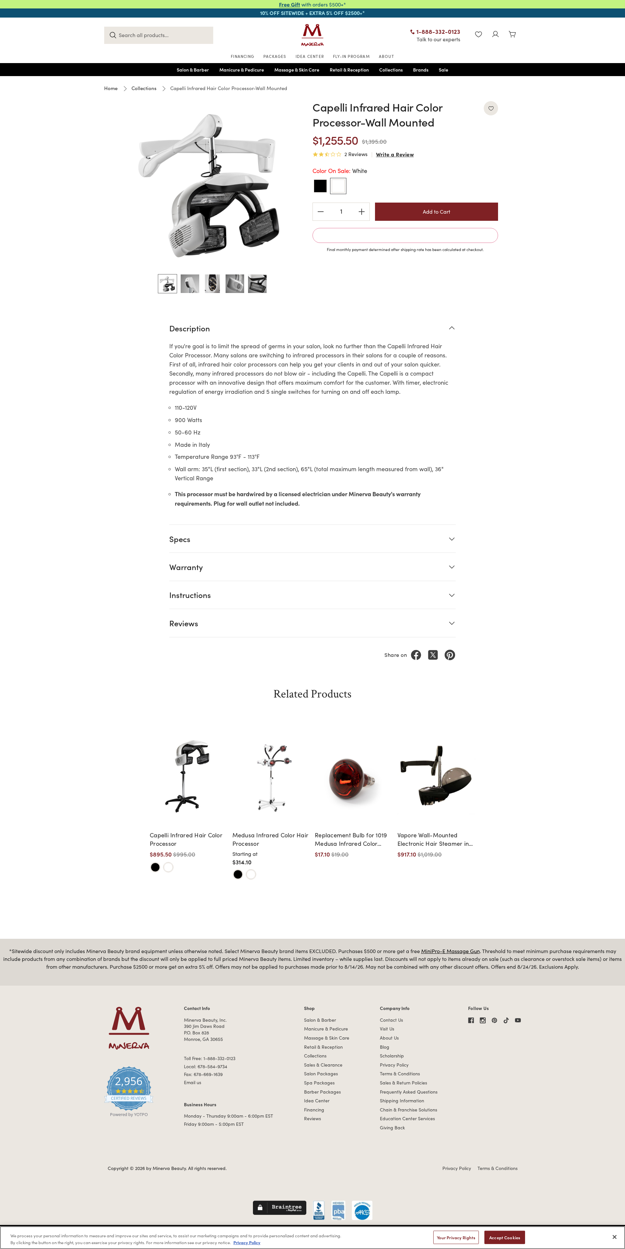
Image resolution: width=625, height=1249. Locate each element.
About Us (389, 1038)
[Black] (155, 867)
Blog (384, 1047)
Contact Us (391, 1020)
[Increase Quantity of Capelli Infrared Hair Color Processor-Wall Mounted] (361, 211)
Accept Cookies (504, 1237)
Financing (314, 1110)
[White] (168, 867)
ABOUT (386, 56)
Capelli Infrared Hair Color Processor (186, 839)
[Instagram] (483, 1020)
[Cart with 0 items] (512, 35)
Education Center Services (407, 1118)
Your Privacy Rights (456, 1237)
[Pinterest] (450, 655)
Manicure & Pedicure (326, 1029)
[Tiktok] (506, 1020)
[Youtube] (518, 1020)
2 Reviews (356, 154)
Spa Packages (319, 1083)
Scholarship (392, 1056)
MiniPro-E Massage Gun (450, 951)
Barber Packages (322, 1092)
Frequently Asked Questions (409, 1092)
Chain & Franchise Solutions (408, 1110)
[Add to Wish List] (491, 108)
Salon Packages (321, 1073)
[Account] (495, 35)
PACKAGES (274, 56)
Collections (315, 1056)
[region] (312, 1237)
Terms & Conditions (400, 1073)
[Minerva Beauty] (312, 35)
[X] (433, 655)
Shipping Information (402, 1100)
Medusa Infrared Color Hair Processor (270, 839)
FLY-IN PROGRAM (351, 56)
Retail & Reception (323, 1047)
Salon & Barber (320, 1020)
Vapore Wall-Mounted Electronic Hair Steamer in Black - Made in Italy (433, 839)
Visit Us (387, 1029)
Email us (192, 1082)
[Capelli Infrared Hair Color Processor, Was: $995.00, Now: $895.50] (189, 776)
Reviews (312, 1118)
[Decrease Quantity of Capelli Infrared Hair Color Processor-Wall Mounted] (320, 211)
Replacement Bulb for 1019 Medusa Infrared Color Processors (351, 839)
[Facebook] (416, 655)
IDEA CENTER (310, 56)
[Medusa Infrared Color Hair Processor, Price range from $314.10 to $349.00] (271, 776)
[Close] (614, 1237)
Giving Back (392, 1127)
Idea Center (316, 1100)
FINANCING (242, 56)
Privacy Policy (394, 1065)
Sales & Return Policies (403, 1083)
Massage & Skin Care (326, 1038)
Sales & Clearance (323, 1065)
